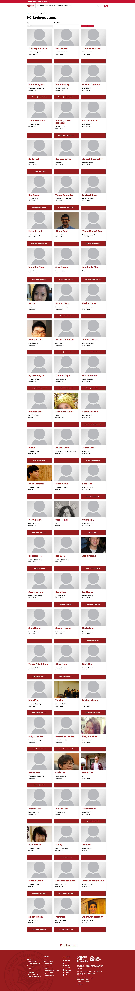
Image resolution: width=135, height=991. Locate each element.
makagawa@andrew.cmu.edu (39, 97)
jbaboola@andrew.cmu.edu (66, 135)
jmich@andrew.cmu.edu (66, 929)
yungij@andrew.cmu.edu (39, 676)
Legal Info (80, 984)
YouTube (67, 967)
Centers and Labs (32, 961)
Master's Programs (33, 974)
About (37, 5)
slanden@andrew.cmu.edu (65, 749)
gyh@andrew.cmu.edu (66, 604)
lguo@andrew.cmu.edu (92, 496)
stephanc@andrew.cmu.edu (93, 279)
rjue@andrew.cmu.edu (93, 640)
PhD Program (31, 972)
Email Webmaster (49, 975)
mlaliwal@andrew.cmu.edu (93, 712)
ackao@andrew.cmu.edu (66, 676)
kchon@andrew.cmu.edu (66, 315)
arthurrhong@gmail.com (93, 568)
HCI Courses (31, 970)
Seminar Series (49, 963)
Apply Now (30, 968)
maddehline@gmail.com (39, 279)
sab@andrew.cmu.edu (39, 171)
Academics (42, 5)
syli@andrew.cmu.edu (66, 857)
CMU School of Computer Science (89, 967)
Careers (46, 956)
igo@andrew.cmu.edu (39, 460)
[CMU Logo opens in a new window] (67, 1)
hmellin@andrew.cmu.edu (39, 929)
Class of (29, 22)
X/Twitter (67, 972)
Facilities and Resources (34, 963)
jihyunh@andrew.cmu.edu (39, 532)
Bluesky (67, 965)
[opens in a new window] (83, 956)
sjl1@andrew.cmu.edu (93, 821)
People (55, 5)
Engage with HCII (67, 5)
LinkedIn (67, 960)
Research (60, 5)
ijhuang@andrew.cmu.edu (93, 604)
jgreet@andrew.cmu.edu (93, 460)
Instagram (68, 963)
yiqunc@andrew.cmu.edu (93, 243)
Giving (45, 959)
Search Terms (58, 22)
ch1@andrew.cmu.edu (39, 568)
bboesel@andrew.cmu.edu (39, 207)
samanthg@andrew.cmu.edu (93, 424)
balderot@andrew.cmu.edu (65, 97)
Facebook (68, 970)
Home (31, 6)
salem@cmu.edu (93, 532)
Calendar (67, 975)
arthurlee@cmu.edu (39, 785)
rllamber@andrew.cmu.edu (38, 749)
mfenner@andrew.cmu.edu (92, 388)
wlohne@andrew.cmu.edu (39, 893)
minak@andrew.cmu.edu (39, 712)
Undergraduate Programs (34, 976)
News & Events (49, 5)
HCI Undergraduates (41, 13)
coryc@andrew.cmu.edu (66, 279)
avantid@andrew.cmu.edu (66, 352)
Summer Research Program (52, 970)
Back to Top (127, 988)
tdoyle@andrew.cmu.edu (66, 388)
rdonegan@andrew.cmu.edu (39, 388)
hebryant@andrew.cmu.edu (39, 243)
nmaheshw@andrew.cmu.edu (66, 893)
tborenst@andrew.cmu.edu (66, 207)
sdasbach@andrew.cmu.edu (93, 352)
